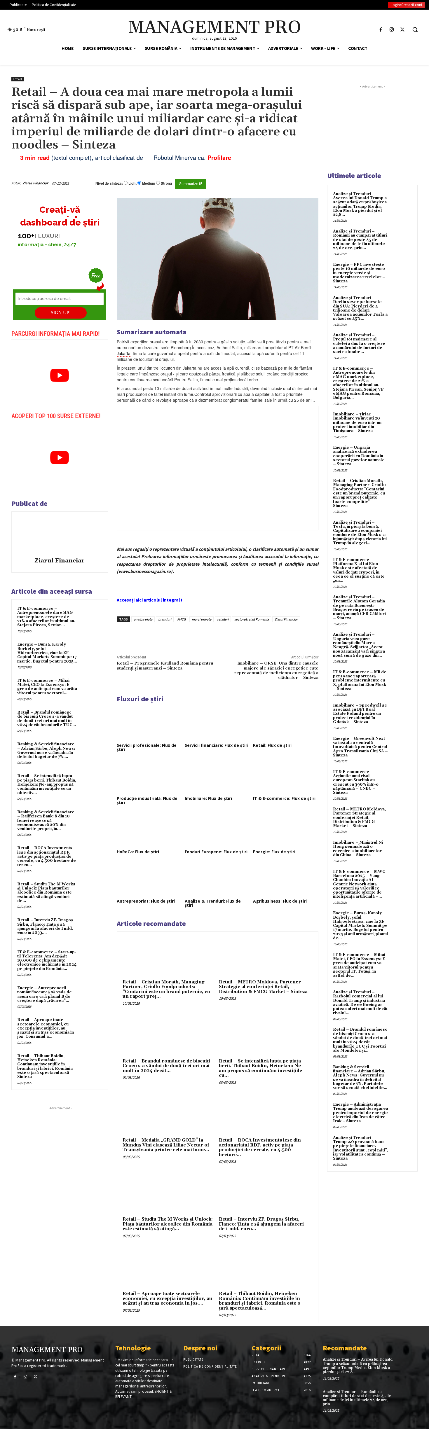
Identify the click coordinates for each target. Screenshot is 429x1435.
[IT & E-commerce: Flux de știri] (285, 776)
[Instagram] (392, 30)
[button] (415, 29)
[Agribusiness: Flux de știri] (285, 879)
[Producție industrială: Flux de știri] (149, 776)
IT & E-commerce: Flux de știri (284, 798)
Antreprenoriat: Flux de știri (146, 901)
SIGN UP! (61, 312)
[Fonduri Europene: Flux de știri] (217, 829)
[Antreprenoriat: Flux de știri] (149, 879)
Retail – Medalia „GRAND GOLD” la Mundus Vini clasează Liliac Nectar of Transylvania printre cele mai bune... (166, 1145)
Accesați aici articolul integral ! (149, 600)
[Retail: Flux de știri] (285, 723)
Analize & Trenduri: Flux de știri (213, 903)
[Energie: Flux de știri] (285, 829)
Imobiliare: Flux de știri (208, 798)
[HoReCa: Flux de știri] (149, 829)
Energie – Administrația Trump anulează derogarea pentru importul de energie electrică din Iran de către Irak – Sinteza (360, 1112)
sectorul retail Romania (251, 619)
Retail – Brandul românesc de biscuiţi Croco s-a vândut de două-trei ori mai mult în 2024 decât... (166, 1066)
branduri (164, 619)
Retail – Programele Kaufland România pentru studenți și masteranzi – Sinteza (165, 666)
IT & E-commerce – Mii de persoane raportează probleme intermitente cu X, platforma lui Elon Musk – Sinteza (359, 680)
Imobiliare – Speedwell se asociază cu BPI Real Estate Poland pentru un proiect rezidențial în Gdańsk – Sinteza (360, 713)
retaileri (223, 619)
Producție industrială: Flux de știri (147, 800)
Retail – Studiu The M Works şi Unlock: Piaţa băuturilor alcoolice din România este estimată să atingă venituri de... (46, 892)
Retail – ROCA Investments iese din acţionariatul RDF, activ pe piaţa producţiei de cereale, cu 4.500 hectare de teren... (46, 856)
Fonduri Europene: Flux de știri (216, 851)
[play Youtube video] (59, 375)
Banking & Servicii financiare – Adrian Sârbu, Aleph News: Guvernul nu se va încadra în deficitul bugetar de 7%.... (46, 750)
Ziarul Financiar (35, 183)
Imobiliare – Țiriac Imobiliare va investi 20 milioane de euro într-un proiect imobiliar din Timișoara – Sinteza (357, 422)
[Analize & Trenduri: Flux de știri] (217, 879)
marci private (201, 619)
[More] (216, 636)
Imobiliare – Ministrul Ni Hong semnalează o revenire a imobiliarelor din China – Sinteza (358, 848)
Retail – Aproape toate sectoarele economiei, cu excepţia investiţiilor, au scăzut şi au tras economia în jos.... (167, 1298)
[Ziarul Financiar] (59, 535)
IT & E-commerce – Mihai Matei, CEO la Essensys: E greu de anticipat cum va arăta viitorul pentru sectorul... (47, 686)
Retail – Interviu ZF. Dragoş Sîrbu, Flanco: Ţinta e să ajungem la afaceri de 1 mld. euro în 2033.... (45, 926)
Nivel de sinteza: (109, 183)
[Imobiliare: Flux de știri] (217, 776)
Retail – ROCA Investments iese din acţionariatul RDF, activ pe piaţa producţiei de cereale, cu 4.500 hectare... (260, 1147)
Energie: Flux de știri (274, 851)
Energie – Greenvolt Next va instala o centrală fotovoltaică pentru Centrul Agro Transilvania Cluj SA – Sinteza (360, 747)
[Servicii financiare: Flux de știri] (217, 723)
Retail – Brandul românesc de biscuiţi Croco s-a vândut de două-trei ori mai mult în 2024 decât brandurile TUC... (46, 718)
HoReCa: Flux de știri (138, 851)
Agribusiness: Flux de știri (280, 901)
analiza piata (143, 619)
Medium (148, 183)
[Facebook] (381, 30)
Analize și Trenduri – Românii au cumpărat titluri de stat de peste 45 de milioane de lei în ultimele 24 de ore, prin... (360, 239)
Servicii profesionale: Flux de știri (147, 747)
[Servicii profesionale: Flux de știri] (149, 723)
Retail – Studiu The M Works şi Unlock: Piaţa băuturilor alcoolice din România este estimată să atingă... (168, 1224)
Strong (166, 183)
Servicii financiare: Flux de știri (216, 745)
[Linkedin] (202, 636)
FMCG (181, 619)
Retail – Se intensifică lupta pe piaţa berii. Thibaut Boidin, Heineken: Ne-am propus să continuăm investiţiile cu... (261, 1068)
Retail (18, 79)
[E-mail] (287, 183)
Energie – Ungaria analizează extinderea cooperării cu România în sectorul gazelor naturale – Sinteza (359, 455)
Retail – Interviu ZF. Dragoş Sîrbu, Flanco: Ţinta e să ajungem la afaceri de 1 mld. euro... (261, 1224)
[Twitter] (403, 30)
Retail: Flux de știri (272, 745)
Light (132, 183)
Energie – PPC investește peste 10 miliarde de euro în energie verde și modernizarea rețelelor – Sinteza (359, 273)
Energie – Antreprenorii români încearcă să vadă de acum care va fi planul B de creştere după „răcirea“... (44, 994)
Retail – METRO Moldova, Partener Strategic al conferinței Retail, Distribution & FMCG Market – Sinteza (263, 986)
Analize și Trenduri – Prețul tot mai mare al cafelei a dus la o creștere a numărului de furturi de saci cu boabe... (359, 343)
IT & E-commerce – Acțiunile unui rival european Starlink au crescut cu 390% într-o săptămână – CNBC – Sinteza (356, 782)
